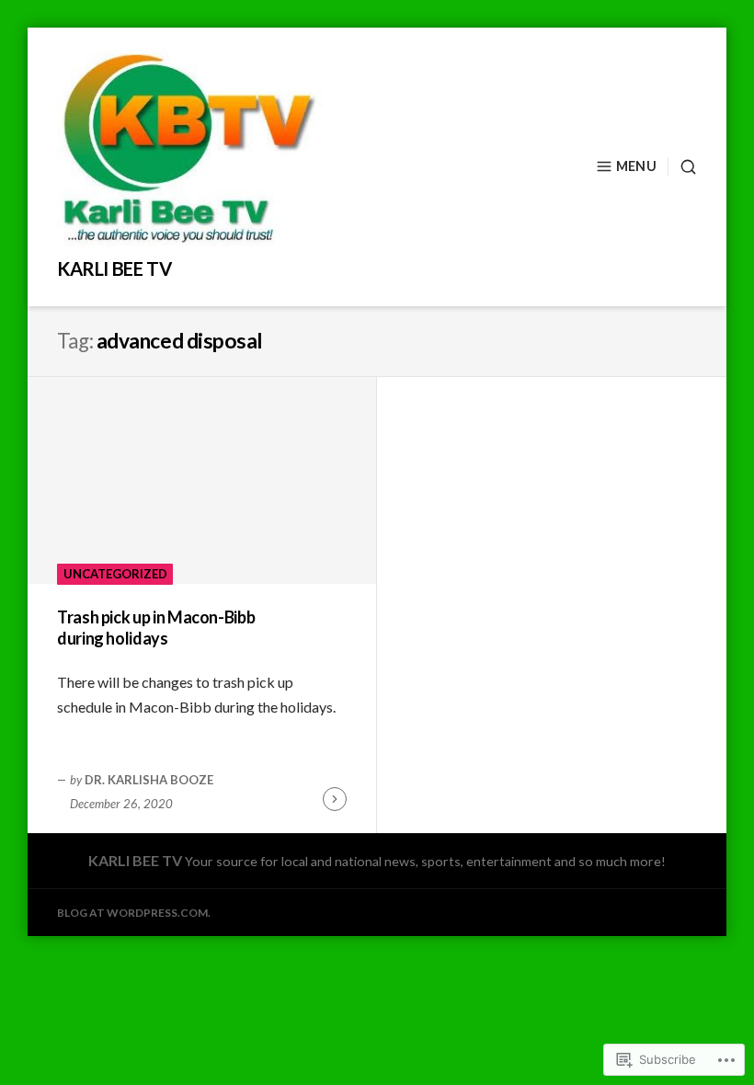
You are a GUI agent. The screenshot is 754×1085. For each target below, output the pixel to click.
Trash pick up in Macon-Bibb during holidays (156, 627)
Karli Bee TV (114, 268)
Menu (636, 166)
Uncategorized (115, 573)
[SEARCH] (682, 167)
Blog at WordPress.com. (134, 912)
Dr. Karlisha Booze (149, 779)
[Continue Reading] (335, 799)
